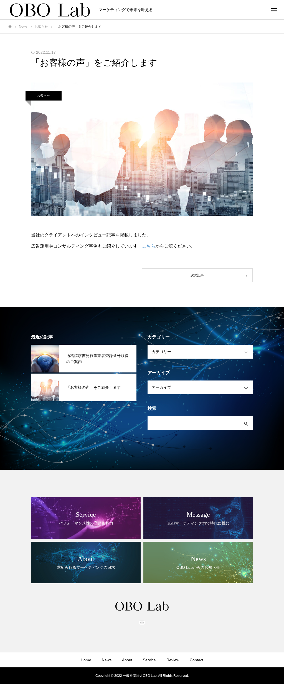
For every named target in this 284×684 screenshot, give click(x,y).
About (127, 660)
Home (86, 660)
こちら (148, 246)
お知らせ (43, 95)
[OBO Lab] (50, 9)
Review (172, 660)
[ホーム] (10, 26)
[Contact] (142, 622)
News (106, 660)
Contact (196, 660)
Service (149, 660)
